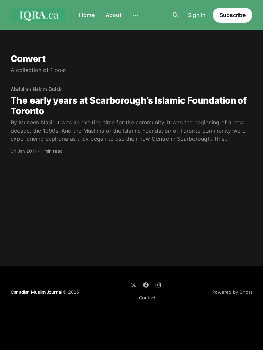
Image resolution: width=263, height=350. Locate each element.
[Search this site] (175, 15)
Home (87, 15)
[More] (135, 15)
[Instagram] (158, 285)
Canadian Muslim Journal (37, 292)
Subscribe (233, 15)
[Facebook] (146, 285)
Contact (147, 297)
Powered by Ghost (232, 292)
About (113, 15)
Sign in (197, 15)
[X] (133, 285)
